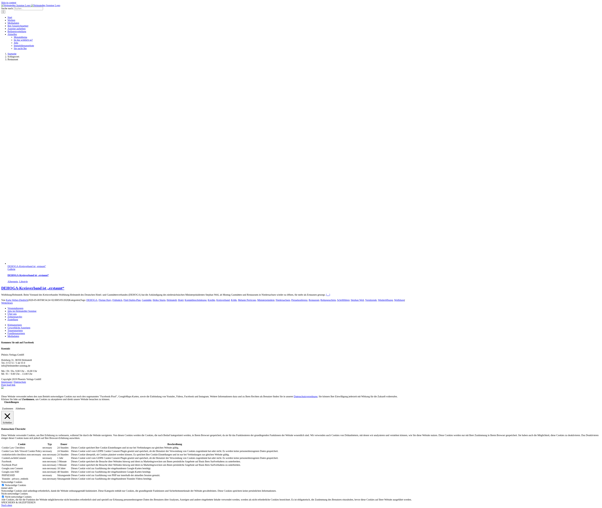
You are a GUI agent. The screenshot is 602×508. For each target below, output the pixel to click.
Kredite (211, 300)
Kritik (234, 300)
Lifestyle (23, 281)
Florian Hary (105, 300)
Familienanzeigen (16, 333)
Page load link (8, 385)
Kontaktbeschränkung (195, 300)
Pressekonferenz (299, 300)
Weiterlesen (7, 303)
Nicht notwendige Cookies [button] (14, 493)
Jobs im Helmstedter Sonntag (22, 311)
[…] (328, 294)
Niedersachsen (283, 300)
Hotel (180, 300)
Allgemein (13, 281)
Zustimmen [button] (7, 408)
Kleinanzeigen (15, 325)
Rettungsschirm (328, 300)
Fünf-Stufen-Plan (132, 300)
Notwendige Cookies (15, 485)
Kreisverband (223, 300)
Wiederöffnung (385, 300)
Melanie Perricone (247, 300)
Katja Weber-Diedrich (17, 300)
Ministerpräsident (265, 300)
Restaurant (314, 300)
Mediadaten (13, 336)
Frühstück (117, 300)
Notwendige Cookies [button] (11, 482)
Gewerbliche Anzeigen (19, 327)
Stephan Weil (357, 300)
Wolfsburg (399, 300)
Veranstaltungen (15, 308)
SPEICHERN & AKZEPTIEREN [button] (18, 502)
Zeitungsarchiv (15, 316)
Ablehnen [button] (20, 408)
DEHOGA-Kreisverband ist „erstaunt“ (27, 266)
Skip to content (8, 2)
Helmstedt (172, 300)
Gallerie (11, 269)
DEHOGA (91, 300)
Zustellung (13, 319)
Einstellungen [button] (11, 402)
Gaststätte (146, 300)
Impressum (6, 382)
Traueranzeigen (15, 330)
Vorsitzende (371, 300)
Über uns (12, 314)
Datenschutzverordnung (305, 396)
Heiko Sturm (159, 300)
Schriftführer (343, 300)
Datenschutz (20, 382)
